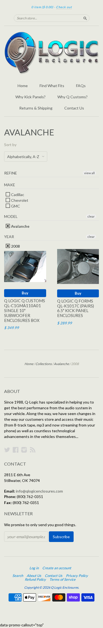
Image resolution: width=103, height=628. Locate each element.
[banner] (51, 53)
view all (89, 173)
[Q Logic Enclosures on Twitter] (7, 449)
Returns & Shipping (35, 108)
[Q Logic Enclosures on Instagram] (24, 449)
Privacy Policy (77, 575)
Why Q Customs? (72, 96)
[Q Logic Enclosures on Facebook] (16, 449)
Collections (43, 364)
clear (91, 216)
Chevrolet (19, 200)
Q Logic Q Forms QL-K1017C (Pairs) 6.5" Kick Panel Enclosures (75, 308)
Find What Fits (52, 85)
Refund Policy (35, 579)
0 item (42, 7)
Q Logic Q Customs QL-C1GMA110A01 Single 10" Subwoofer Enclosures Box (24, 310)
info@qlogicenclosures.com (39, 491)
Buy (25, 293)
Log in (34, 568)
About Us (34, 575)
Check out (64, 7)
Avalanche (19, 226)
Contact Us (74, 108)
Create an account (56, 568)
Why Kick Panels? (30, 96)
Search (17, 575)
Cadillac (17, 194)
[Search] (85, 18)
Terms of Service (62, 579)
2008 (15, 246)
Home (23, 85)
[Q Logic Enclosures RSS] (33, 449)
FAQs (81, 85)
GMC (15, 206)
